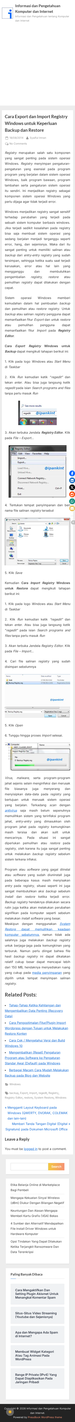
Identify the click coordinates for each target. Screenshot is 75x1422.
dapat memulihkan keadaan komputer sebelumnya (37, 929)
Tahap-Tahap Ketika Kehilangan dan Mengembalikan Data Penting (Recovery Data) (34, 1010)
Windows (15, 1084)
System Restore (44, 1097)
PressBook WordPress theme (45, 1417)
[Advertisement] (37, 63)
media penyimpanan (47, 973)
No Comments (18, 144)
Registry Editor (13, 1097)
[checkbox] (10, 1412)
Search (56, 1166)
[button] (72, 473)
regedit (42, 1092)
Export (24, 1092)
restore (28, 1097)
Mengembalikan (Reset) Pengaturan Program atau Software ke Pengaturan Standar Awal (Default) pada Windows (32, 1057)
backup (13, 1092)
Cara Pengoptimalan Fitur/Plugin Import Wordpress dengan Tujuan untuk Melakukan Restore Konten (36, 1028)
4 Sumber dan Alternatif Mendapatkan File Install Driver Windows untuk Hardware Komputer (37, 1229)
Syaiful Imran (38, 137)
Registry (53, 1092)
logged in (31, 1149)
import (33, 1092)
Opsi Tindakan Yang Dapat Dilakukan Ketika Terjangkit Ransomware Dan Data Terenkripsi (36, 1247)
